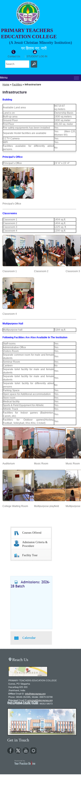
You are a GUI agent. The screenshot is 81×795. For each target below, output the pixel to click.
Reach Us (20, 659)
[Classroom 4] (18, 308)
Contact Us (14, 56)
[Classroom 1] (18, 265)
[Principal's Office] (18, 197)
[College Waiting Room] (18, 500)
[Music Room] (50, 457)
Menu (3, 77)
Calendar (29, 638)
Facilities (17, 84)
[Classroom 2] (50, 265)
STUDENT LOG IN (37, 56)
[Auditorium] (18, 457)
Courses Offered (31, 532)
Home (5, 84)
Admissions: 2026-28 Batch (30, 584)
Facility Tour (30, 555)
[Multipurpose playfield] (50, 500)
